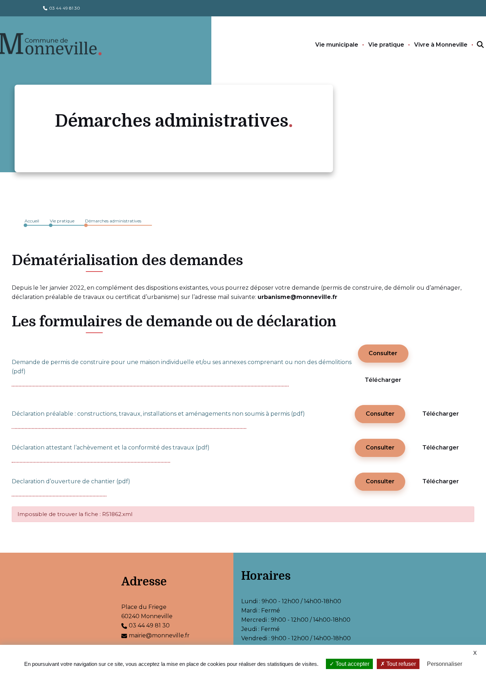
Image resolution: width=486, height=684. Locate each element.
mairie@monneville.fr (159, 635)
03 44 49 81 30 (64, 8)
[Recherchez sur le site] (473, 45)
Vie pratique (386, 44)
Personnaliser (444, 664)
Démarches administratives (113, 220)
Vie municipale (336, 44)
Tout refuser (400, 664)
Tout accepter (351, 664)
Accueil (32, 220)
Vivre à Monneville (440, 44)
